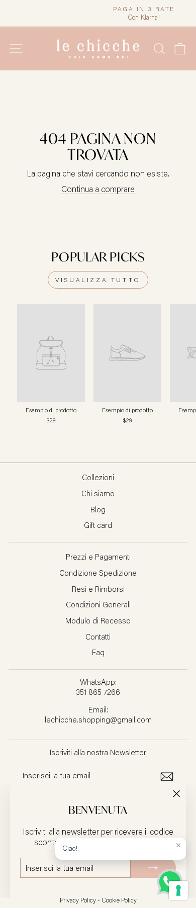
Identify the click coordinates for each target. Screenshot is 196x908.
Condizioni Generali (98, 604)
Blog (98, 509)
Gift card (98, 525)
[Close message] (178, 845)
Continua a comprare (98, 189)
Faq (98, 652)
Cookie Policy (119, 900)
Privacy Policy (78, 900)
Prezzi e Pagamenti (98, 557)
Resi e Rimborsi (98, 589)
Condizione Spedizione (98, 573)
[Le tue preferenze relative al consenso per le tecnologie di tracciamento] (178, 890)
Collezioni (98, 477)
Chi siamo (98, 493)
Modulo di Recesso (98, 620)
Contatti (98, 636)
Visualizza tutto (98, 280)
